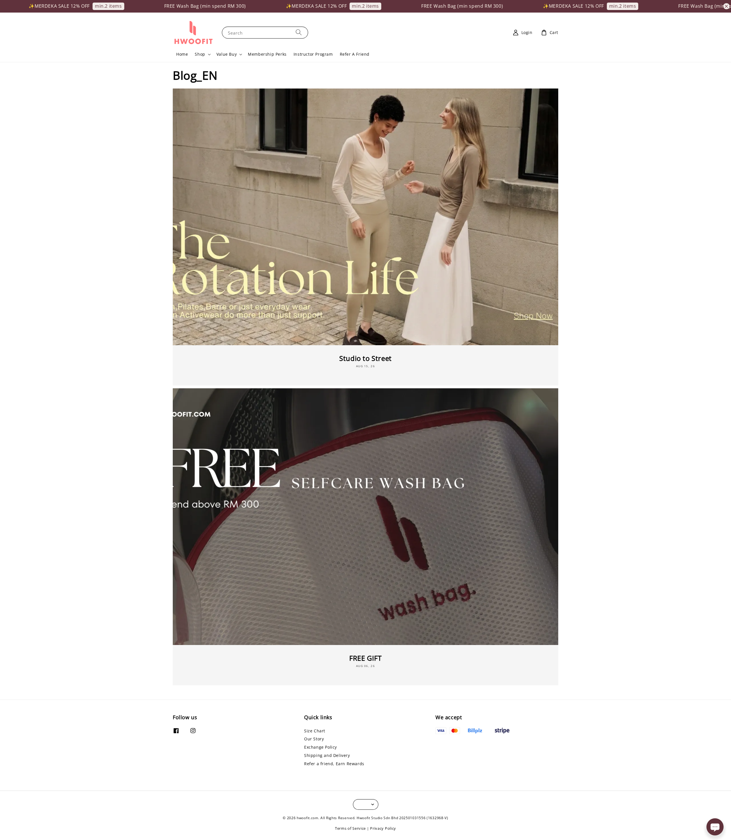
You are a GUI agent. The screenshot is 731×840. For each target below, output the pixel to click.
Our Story (314, 738)
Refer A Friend (354, 54)
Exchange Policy (320, 747)
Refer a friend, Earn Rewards (334, 763)
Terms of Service (350, 828)
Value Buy (226, 54)
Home (182, 54)
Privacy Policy (383, 828)
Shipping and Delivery (327, 755)
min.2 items (49, 6)
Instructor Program (313, 54)
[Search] (299, 32)
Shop (200, 54)
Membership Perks (267, 54)
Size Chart (314, 731)
